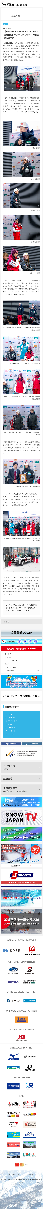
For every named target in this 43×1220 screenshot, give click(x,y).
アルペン (8, 664)
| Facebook (12, 744)
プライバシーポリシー (16, 1174)
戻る (7, 622)
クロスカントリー (11, 660)
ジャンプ (8, 654)
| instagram (32, 744)
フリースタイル (11, 727)
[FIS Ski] (21, 753)
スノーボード (10, 731)
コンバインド (9, 657)
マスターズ (10, 734)
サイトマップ (30, 1174)
